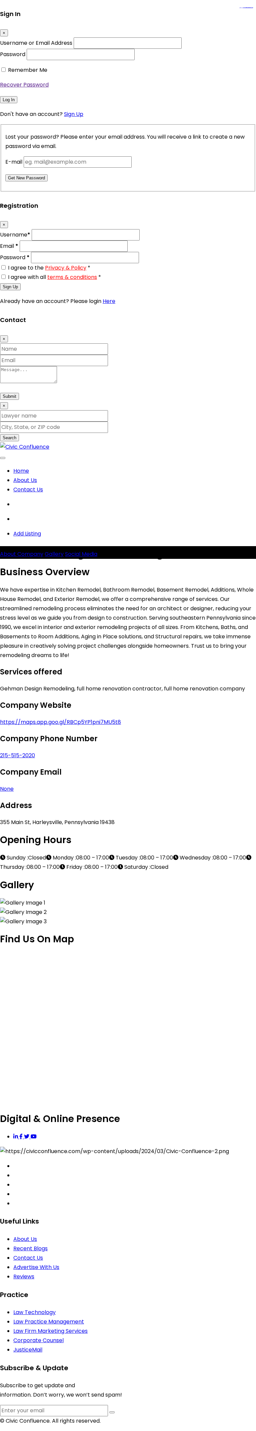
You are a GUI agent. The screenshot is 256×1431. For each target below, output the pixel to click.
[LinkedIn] (16, 1136)
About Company (21, 554)
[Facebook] (21, 1136)
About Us (25, 480)
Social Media (81, 554)
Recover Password (24, 85)
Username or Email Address (36, 43)
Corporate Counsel (38, 1340)
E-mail (13, 162)
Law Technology (34, 1312)
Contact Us (28, 489)
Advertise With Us (36, 1267)
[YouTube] (34, 1136)
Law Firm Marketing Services (50, 1331)
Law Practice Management (48, 1321)
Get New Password (26, 177)
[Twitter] (27, 1136)
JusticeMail (27, 1350)
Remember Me (27, 70)
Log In (9, 99)
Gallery (54, 554)
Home (21, 471)
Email (9, 246)
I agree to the (49, 268)
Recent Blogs (30, 1248)
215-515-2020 (17, 755)
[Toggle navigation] (2, 458)
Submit (9, 396)
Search (9, 437)
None (7, 789)
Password (12, 54)
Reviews (23, 1276)
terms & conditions (72, 277)
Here (109, 301)
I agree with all (54, 277)
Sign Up (73, 114)
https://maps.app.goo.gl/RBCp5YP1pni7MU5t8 (60, 722)
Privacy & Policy (65, 268)
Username (15, 234)
